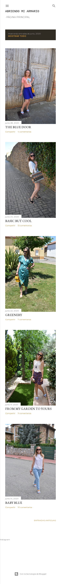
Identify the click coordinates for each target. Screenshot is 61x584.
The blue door (18, 127)
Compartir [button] (10, 131)
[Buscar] (54, 5)
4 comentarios (24, 131)
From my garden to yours (28, 409)
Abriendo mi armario (22, 11)
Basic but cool (18, 221)
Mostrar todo (17, 36)
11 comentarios (24, 413)
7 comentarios (24, 319)
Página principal (18, 17)
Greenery (13, 315)
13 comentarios (25, 225)
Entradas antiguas (45, 520)
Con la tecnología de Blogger (33, 574)
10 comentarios (25, 507)
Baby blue (13, 503)
